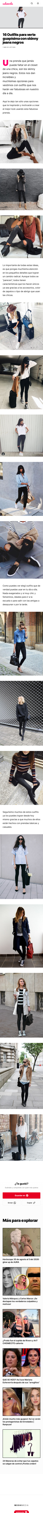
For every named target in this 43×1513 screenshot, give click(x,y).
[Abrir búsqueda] (31, 3)
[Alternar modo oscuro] (38, 3)
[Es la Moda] (8, 3)
